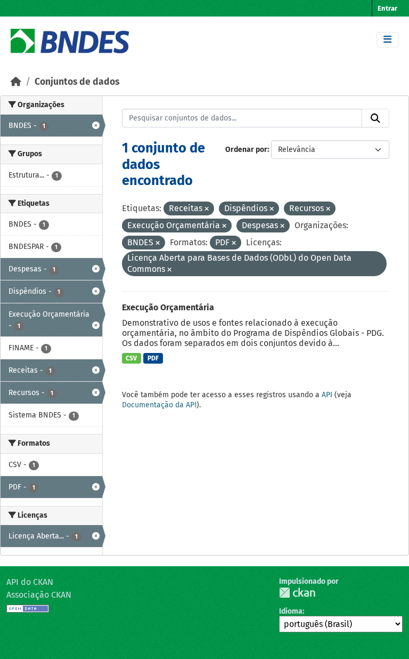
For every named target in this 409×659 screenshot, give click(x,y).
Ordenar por (246, 149)
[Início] (16, 81)
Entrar (387, 8)
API (327, 394)
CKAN (297, 592)
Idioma (290, 611)
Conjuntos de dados (77, 81)
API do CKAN (29, 582)
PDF (153, 358)
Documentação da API (159, 404)
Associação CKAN (38, 595)
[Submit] (375, 118)
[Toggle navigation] (387, 39)
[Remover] (206, 209)
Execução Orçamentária (168, 307)
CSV (131, 358)
